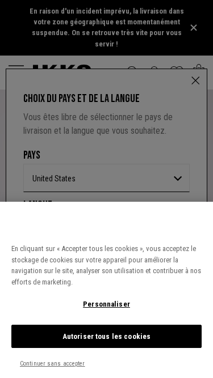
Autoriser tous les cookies (106, 336)
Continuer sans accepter (52, 363)
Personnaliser (106, 304)
